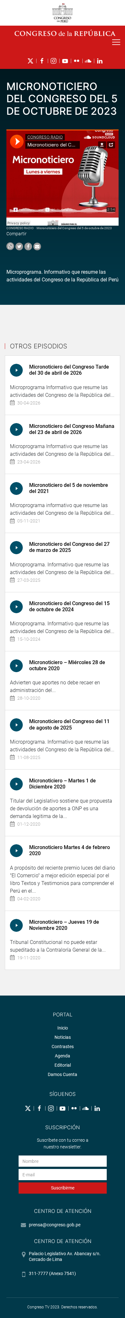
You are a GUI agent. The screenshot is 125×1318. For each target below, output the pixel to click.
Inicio (62, 1027)
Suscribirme (62, 1187)
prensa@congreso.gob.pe (54, 1224)
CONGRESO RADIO (20, 228)
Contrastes (63, 1046)
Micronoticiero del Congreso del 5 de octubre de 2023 (74, 228)
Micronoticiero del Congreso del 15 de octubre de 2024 (69, 606)
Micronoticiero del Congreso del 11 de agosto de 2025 (69, 724)
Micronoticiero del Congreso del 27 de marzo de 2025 (69, 547)
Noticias (62, 1037)
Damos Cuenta (62, 1074)
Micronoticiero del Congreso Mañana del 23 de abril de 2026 (71, 429)
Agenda (62, 1055)
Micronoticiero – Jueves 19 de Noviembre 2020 (64, 925)
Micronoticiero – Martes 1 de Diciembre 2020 (62, 784)
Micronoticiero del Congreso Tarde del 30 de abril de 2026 (69, 370)
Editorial (62, 1065)
